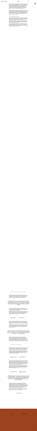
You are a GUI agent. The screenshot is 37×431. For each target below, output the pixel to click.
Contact (23, 413)
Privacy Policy (33, 429)
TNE (13, 23)
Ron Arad (21, 362)
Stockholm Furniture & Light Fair (15, 11)
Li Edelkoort (12, 339)
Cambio (23, 384)
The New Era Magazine (13, 20)
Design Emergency (13, 351)
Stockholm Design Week (23, 11)
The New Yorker (15, 308)
